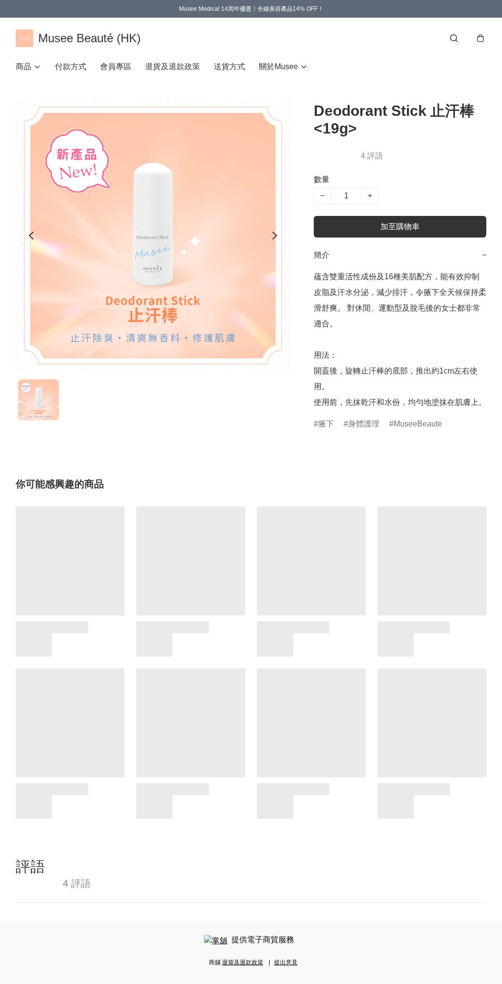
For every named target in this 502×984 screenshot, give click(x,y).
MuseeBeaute (418, 424)
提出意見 (286, 962)
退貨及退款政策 (172, 66)
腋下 (326, 424)
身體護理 (363, 424)
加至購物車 (400, 226)
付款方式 (70, 66)
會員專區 (115, 66)
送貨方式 (229, 66)
